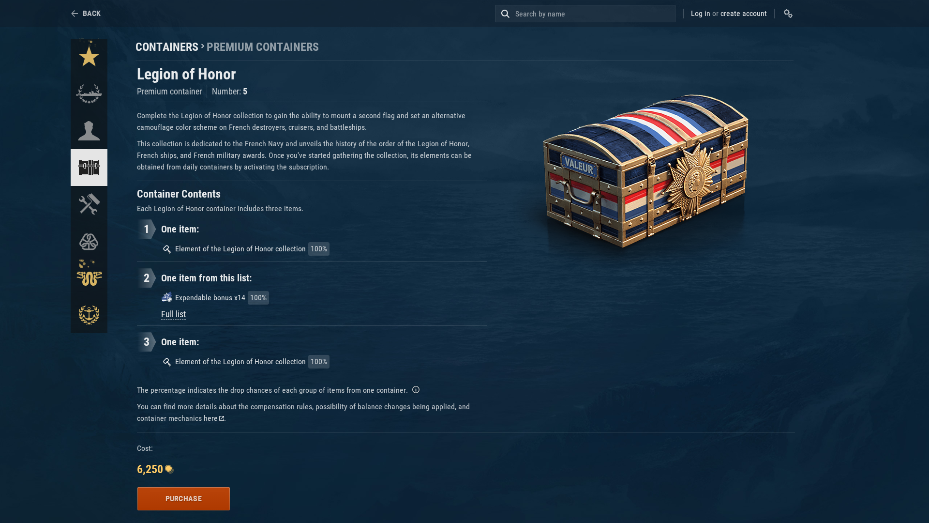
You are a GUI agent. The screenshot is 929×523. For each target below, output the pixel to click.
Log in (700, 13)
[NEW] (89, 57)
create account (743, 13)
